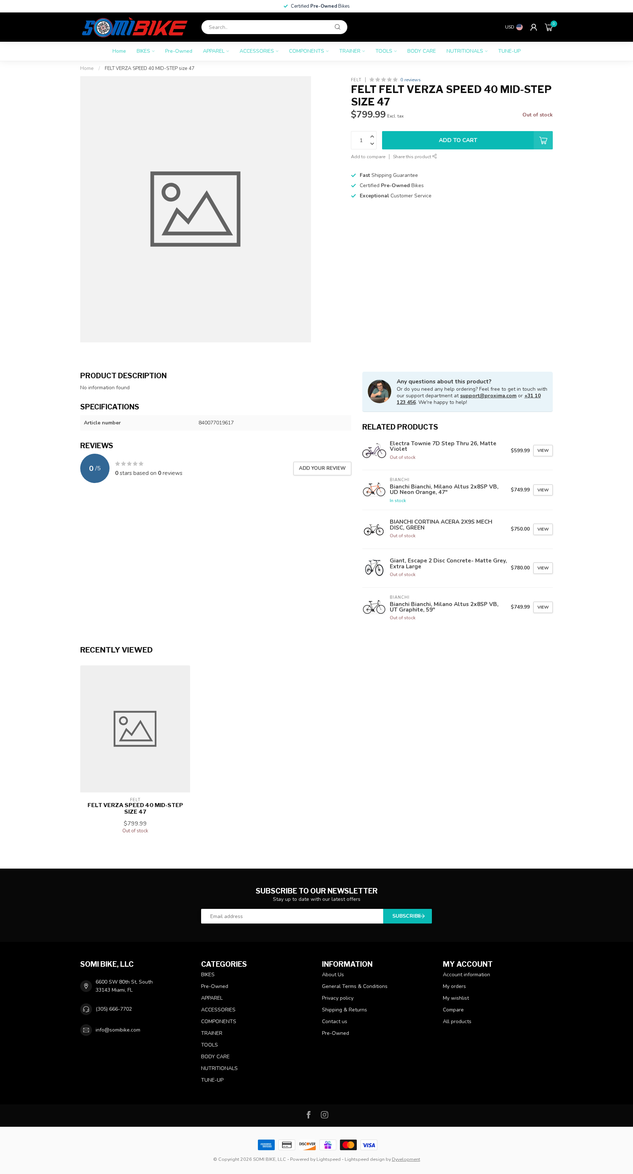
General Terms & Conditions (355, 986)
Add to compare (368, 156)
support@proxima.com (488, 395)
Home (119, 51)
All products (457, 1021)
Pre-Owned (178, 51)
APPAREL (214, 51)
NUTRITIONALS (465, 51)
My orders (454, 986)
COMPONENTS (306, 51)
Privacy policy (337, 998)
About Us (333, 974)
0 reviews (410, 80)
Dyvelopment (406, 1159)
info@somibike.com (118, 1029)
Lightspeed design (365, 1159)
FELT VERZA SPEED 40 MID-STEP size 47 (150, 68)
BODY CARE (421, 51)
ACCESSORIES (257, 51)
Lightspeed (328, 1159)
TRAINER (349, 51)
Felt (356, 80)
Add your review (322, 468)
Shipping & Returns (344, 1009)
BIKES (143, 51)
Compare (453, 1009)
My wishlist (456, 998)
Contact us (334, 1021)
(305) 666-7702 (114, 1009)
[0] (549, 27)
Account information (466, 974)
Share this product (412, 156)
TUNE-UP (509, 51)
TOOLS (383, 51)
